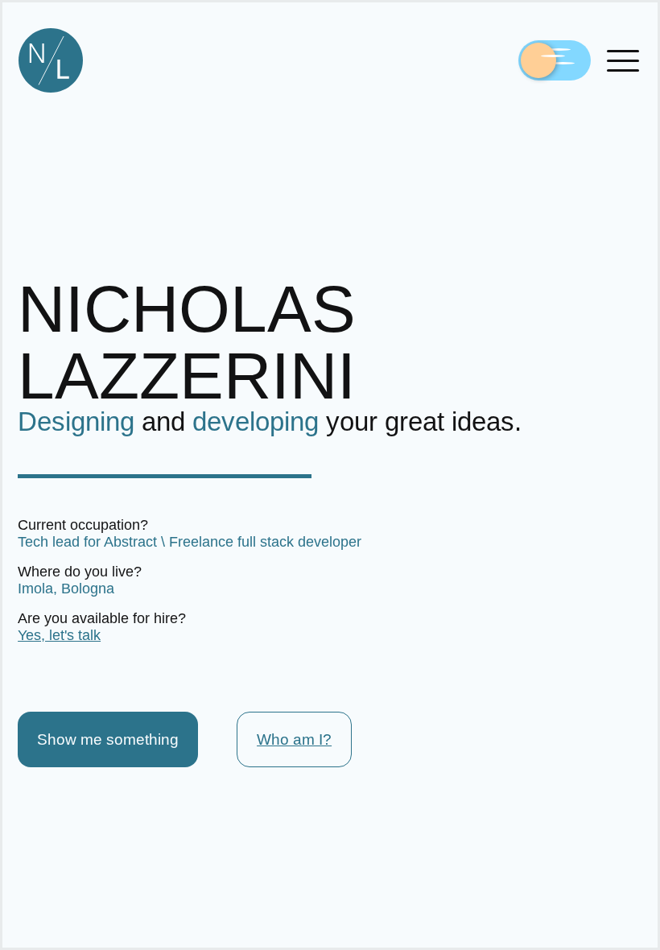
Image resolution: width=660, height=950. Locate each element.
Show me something (108, 739)
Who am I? (294, 739)
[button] (623, 60)
